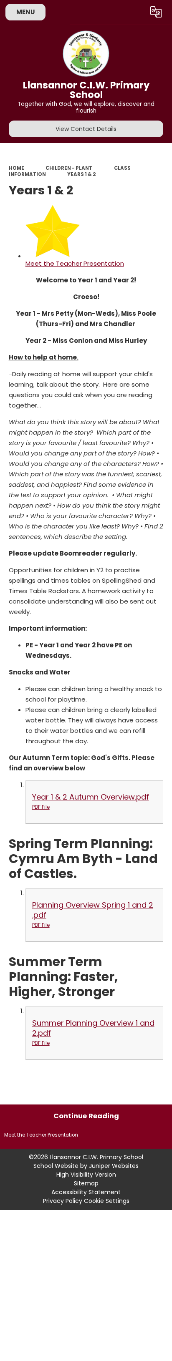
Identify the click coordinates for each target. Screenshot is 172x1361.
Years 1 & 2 (81, 174)
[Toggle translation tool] (156, 12)
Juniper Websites (114, 1166)
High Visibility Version (86, 1174)
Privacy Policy (62, 1201)
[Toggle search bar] (135, 12)
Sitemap (86, 1183)
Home (16, 168)
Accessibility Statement (86, 1192)
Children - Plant (69, 168)
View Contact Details (86, 129)
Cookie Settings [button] (106, 1201)
